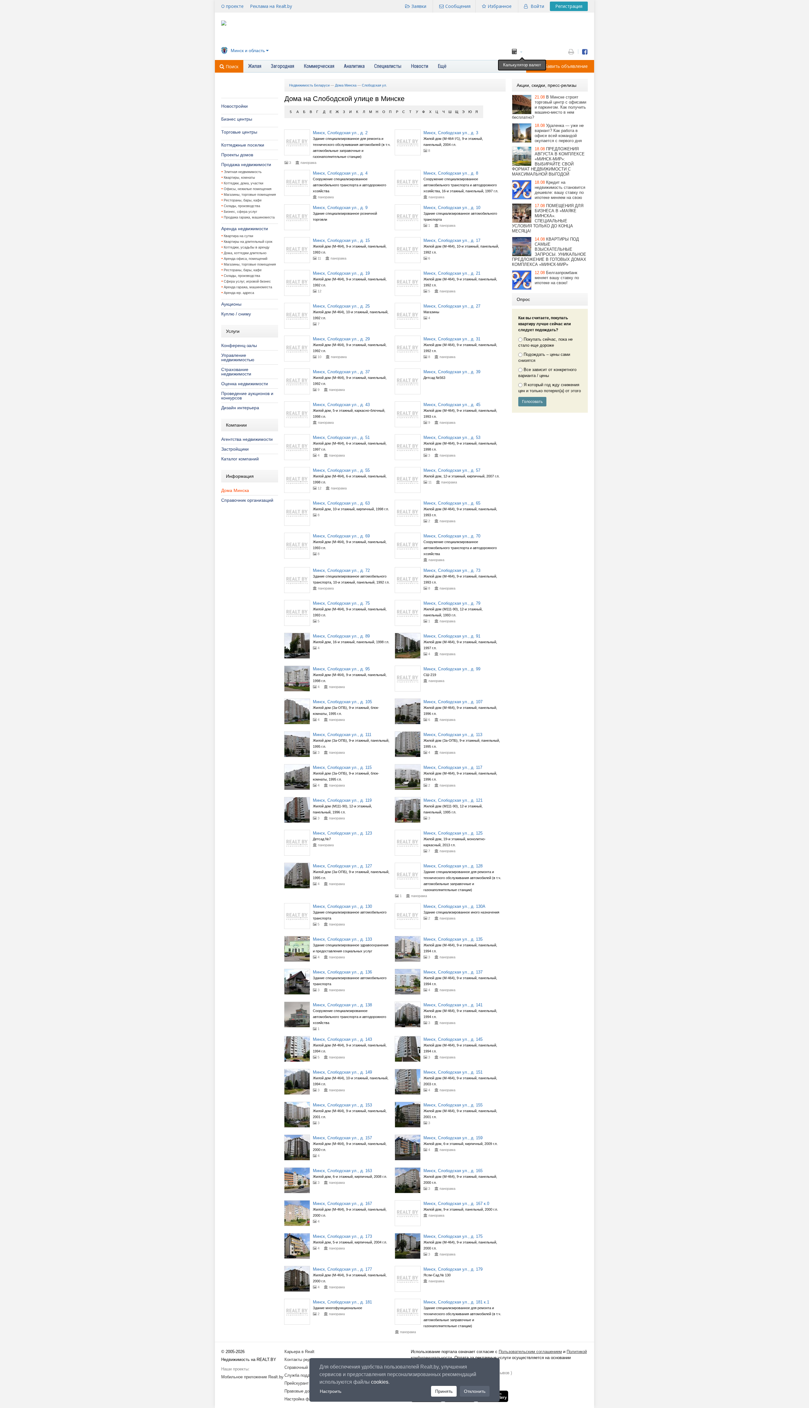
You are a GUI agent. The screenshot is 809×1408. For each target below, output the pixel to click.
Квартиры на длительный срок (248, 241)
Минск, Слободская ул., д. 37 (341, 371)
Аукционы (231, 304)
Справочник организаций (247, 500)
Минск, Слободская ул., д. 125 (453, 833)
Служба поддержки (302, 1375)
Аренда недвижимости (244, 228)
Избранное (500, 6)
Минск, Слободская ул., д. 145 (453, 1039)
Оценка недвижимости (244, 383)
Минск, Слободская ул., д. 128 (453, 866)
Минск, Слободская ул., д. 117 (452, 767)
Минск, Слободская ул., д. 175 (453, 1236)
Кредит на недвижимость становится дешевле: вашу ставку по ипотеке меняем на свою (560, 190)
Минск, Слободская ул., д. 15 (341, 240)
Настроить (330, 1391)
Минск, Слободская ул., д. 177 (342, 1269)
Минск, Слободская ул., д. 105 (342, 701)
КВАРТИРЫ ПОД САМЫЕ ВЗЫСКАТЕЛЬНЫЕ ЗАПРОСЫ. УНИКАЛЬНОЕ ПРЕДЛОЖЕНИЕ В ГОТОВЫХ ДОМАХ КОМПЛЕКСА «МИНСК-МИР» (549, 252)
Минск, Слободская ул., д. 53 (451, 437)
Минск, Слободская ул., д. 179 (453, 1269)
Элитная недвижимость (243, 172)
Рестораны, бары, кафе (243, 200)
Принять (444, 1391)
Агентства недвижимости (247, 439)
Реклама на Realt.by (271, 6)
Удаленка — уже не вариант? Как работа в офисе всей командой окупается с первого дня (559, 133)
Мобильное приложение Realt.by (252, 1377)
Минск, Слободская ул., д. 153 (342, 1105)
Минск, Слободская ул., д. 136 (342, 972)
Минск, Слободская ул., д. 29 (341, 339)
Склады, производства (242, 206)
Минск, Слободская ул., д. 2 (340, 132)
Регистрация (568, 6)
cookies (379, 1382)
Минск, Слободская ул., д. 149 (342, 1072)
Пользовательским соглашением (530, 1351)
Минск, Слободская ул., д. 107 (453, 701)
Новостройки (234, 106)
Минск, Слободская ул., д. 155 (453, 1105)
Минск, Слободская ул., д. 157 (342, 1137)
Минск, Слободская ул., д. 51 (341, 437)
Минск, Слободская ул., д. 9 (340, 207)
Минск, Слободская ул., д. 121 (453, 800)
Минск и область (248, 50)
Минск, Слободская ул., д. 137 (453, 972)
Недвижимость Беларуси (309, 85)
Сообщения (458, 6)
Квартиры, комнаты (239, 177)
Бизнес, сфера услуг (240, 211)
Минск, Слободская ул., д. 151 (453, 1072)
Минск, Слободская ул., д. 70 (451, 536)
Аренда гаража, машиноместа (248, 287)
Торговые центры (239, 132)
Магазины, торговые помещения (250, 194)
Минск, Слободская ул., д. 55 (341, 470)
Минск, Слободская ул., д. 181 (342, 1302)
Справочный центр (302, 1367)
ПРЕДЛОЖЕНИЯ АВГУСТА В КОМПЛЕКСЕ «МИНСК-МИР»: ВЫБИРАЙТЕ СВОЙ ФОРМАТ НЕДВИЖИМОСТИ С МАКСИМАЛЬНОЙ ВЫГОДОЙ (548, 162)
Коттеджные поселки (242, 144)
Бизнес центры (236, 119)
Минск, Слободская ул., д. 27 (451, 306)
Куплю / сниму (236, 313)
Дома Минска (235, 490)
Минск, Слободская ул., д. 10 (451, 207)
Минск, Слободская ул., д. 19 (341, 273)
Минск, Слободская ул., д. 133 (342, 939)
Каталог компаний (240, 459)
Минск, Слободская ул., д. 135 (453, 939)
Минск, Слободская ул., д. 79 (451, 603)
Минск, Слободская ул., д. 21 (451, 273)
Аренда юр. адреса (239, 293)
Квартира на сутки (238, 236)
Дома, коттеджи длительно (245, 253)
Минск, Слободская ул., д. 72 (341, 570)
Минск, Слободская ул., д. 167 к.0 (456, 1203)
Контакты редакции (302, 1359)
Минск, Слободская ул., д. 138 (342, 1005)
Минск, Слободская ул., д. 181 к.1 (456, 1302)
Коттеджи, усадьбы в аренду (247, 247)
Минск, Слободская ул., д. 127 (342, 866)
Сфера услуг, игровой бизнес (247, 281)
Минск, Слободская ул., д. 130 (342, 906)
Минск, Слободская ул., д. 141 (453, 1005)
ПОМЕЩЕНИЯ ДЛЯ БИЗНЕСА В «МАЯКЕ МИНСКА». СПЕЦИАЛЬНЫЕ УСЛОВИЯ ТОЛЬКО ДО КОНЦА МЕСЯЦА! (547, 218)
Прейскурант (296, 1383)
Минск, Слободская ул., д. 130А (454, 906)
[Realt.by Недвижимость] (223, 24)
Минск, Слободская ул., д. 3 (450, 132)
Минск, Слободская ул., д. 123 (342, 833)
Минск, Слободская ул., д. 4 (340, 173)
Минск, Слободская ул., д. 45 (451, 404)
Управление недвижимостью (237, 357)
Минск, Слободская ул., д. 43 (341, 404)
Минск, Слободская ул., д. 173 (342, 1236)
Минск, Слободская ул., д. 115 (342, 767)
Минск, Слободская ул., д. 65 (451, 503)
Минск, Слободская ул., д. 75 (341, 603)
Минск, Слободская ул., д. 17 (451, 240)
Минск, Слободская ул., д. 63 (341, 503)
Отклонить (474, 1391)
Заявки (418, 6)
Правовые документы (304, 1391)
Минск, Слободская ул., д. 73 (451, 570)
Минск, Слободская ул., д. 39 (451, 371)
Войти (537, 6)
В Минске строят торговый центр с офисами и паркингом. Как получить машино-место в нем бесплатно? (549, 107)
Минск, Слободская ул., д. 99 (451, 669)
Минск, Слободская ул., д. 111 (342, 734)
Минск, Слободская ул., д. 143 (342, 1039)
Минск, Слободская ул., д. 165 (453, 1170)
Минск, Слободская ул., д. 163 (342, 1170)
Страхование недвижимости (236, 371)
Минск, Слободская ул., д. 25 (341, 306)
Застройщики (235, 449)
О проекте (232, 6)
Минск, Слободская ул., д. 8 (450, 173)
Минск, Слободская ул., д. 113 (452, 734)
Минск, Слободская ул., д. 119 (342, 800)
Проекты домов (237, 154)
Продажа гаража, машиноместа (249, 217)
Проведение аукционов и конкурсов (247, 395)
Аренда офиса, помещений (245, 259)
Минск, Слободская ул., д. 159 (453, 1137)
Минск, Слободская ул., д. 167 (342, 1203)
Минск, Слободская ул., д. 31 (451, 339)
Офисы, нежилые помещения (247, 189)
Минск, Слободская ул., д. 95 (341, 669)
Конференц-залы (239, 345)
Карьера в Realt (299, 1351)
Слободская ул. (374, 85)
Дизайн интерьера (240, 407)
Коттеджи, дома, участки (243, 183)
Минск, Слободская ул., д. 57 (451, 470)
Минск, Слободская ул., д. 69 (341, 536)
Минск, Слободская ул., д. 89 (341, 636)
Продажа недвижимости (246, 164)
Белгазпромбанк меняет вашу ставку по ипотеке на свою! (557, 277)
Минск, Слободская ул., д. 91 (451, 636)
